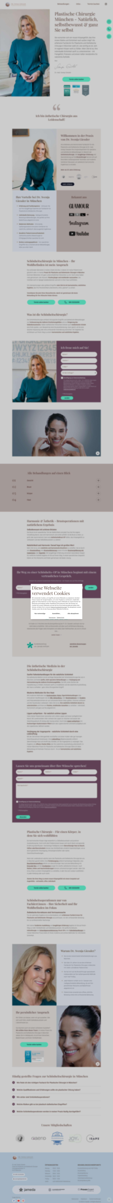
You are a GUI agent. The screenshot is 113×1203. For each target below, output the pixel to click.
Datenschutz (60, 617)
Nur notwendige (40, 613)
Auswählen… (56, 613)
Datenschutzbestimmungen (59, 607)
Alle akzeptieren (73, 613)
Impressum (52, 617)
